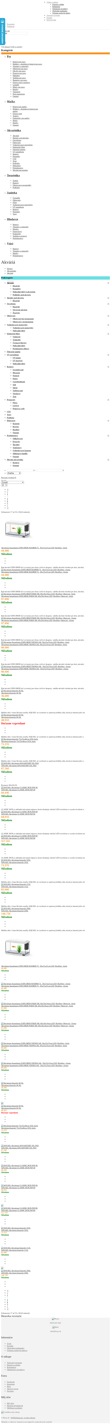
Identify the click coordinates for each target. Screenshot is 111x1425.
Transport (16, 92)
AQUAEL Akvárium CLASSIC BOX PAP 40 (18, 790)
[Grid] (2, 480)
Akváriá (16, 136)
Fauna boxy (17, 231)
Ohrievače (17, 142)
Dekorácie (17, 166)
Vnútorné (16, 337)
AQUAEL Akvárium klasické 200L (14, 911)
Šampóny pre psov (20, 80)
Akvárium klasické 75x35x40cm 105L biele (18, 741)
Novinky (10, 1391)
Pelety (15, 379)
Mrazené (16, 373)
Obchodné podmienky (59, 11)
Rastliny (16, 430)
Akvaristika (11, 271)
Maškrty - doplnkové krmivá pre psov (27, 64)
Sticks (15, 388)
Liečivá (16, 406)
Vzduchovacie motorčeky (23, 145)
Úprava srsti (17, 114)
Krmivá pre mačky (20, 107)
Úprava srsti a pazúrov (21, 82)
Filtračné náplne (19, 149)
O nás (9, 1343)
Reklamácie (56, 7)
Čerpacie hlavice (19, 343)
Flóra (15, 403)
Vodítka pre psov (19, 78)
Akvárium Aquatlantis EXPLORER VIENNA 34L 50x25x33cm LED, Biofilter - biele (34, 644)
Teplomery (17, 448)
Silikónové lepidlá (20, 453)
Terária (15, 180)
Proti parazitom (19, 94)
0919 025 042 (51, 20)
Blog (9, 1386)
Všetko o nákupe (52, 2)
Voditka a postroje (20, 236)
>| (7, 508)
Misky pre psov (19, 87)
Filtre (15, 202)
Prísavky (16, 442)
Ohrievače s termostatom (23, 322)
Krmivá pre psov (19, 62)
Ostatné (16, 96)
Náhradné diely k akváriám (24, 292)
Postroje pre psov (19, 73)
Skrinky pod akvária (21, 138)
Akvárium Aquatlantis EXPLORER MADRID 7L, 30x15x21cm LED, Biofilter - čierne (34, 572)
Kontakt (49, 18)
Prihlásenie (10, 26)
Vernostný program (53, 15)
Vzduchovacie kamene (22, 450)
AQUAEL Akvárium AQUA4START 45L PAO (18, 766)
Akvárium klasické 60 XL (11, 717)
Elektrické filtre (19, 147)
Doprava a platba (58, 4)
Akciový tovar (12, 1389)
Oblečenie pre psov (20, 69)
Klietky (16, 229)
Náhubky (16, 75)
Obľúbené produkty (14, 1408)
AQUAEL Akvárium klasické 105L (14, 862)
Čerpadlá (16, 198)
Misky (15, 120)
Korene (16, 427)
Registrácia (10, 24)
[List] (5, 480)
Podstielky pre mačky (21, 118)
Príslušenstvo (18, 168)
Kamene (16, 424)
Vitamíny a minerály (21, 66)
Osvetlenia (17, 140)
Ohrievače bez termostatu (23, 319)
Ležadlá (16, 85)
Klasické (16, 286)
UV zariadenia (18, 152)
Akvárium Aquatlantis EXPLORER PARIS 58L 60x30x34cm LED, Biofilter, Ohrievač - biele (37, 596)
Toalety (16, 116)
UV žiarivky (18, 361)
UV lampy (17, 358)
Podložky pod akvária (22, 295)
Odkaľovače (18, 438)
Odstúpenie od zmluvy (60, 9)
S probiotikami (19, 382)
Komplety (17, 289)
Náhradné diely (19, 331)
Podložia (16, 163)
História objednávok (15, 1406)
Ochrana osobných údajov (61, 13)
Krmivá (15, 154)
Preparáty (16, 156)
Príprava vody (19, 409)
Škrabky (16, 445)
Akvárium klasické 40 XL (11, 693)
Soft (14, 385)
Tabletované (18, 391)
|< (7, 489)
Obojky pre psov (19, 71)
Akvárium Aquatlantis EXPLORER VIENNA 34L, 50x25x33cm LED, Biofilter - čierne (34, 669)
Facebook (11, 1382)
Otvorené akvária (20, 310)
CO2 (14, 159)
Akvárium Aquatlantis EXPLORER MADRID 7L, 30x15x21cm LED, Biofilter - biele (34, 548)
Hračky (15, 89)
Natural (16, 376)
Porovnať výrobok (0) (8, 477)
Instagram (11, 1384)
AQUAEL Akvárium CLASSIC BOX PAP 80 (18, 838)
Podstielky (17, 234)
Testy (15, 161)
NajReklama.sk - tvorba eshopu (23, 1418)
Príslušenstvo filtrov (21, 349)
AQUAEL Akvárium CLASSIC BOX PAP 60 (18, 814)
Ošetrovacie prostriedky (22, 185)
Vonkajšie (17, 340)
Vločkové (16, 394)
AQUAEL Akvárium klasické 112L (14, 887)
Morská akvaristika (20, 170)
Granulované (18, 370)
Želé (14, 397)
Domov (10, 269)
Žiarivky (16, 313)
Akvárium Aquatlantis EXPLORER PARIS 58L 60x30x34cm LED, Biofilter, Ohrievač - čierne (37, 620)
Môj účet (10, 1403)
